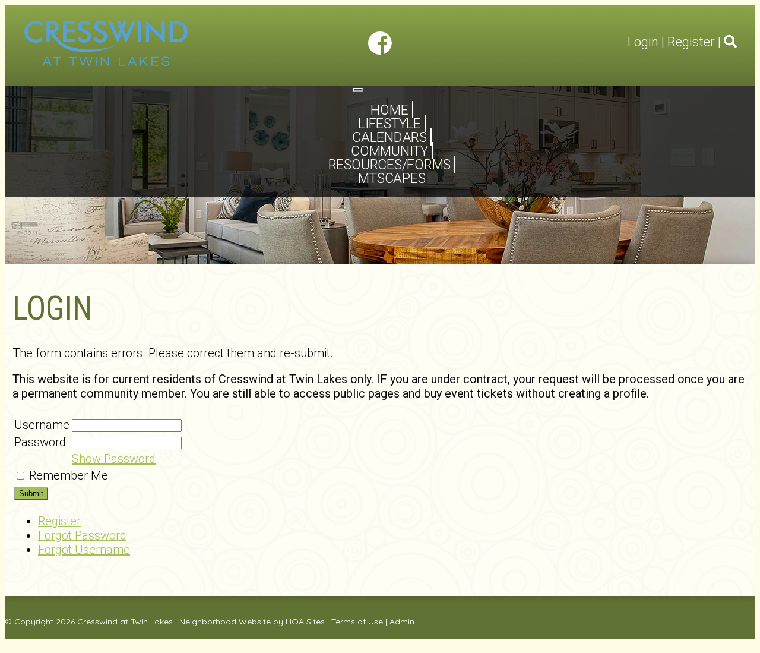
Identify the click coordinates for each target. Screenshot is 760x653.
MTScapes (391, 179)
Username (41, 425)
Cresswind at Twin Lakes (125, 621)
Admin (402, 621)
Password (40, 442)
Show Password (114, 459)
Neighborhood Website (225, 621)
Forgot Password (82, 535)
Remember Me (68, 475)
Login (643, 41)
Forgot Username (84, 549)
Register (691, 41)
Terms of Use (357, 621)
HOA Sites (305, 621)
